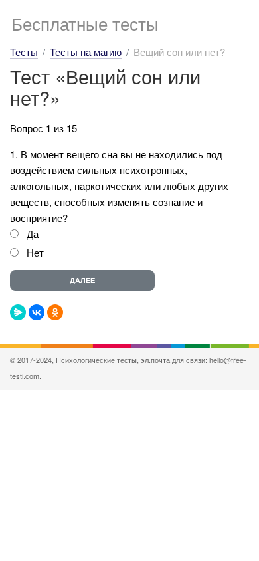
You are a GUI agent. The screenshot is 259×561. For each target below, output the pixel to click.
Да (33, 234)
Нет (35, 252)
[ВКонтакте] (36, 312)
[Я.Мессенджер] (18, 312)
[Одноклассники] (55, 312)
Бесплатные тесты (85, 23)
